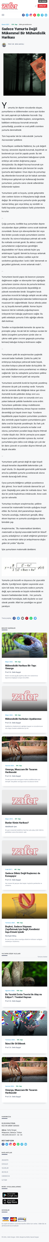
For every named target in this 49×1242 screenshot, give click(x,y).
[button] (3, 14)
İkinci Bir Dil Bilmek (15, 1043)
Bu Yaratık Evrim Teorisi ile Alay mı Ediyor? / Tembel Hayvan (23, 996)
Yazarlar (5, 1168)
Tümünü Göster (42, 957)
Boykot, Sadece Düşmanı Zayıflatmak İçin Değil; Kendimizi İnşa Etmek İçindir (22, 929)
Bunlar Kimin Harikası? (17, 822)
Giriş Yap (42, 6)
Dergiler (5, 1164)
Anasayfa (5, 1160)
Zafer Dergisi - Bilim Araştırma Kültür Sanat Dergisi (23, 1237)
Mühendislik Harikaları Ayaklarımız (23, 719)
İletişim (4, 1180)
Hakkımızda (6, 1176)
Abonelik (5, 1172)
